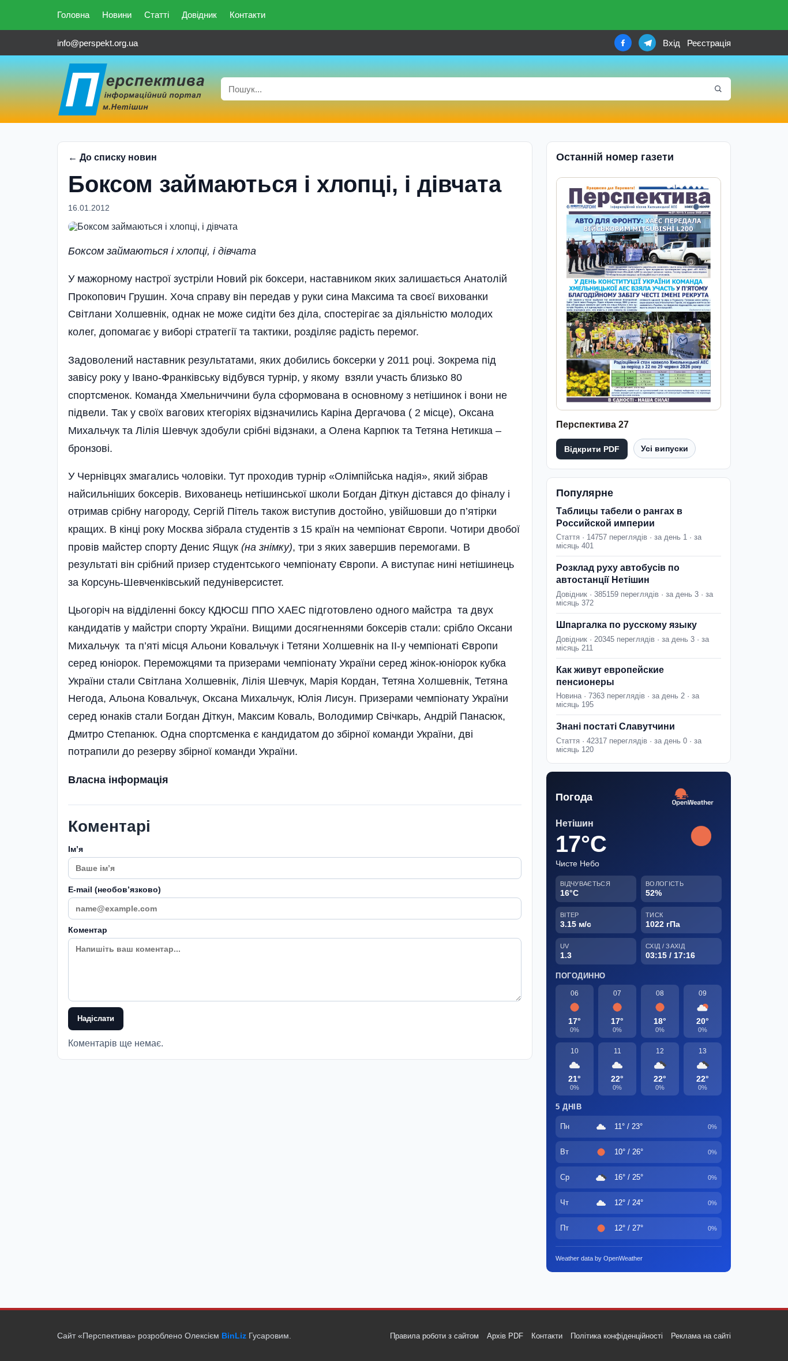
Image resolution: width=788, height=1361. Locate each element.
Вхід (671, 43)
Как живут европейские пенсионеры (610, 676)
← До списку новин (112, 157)
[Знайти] (718, 89)
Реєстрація (709, 43)
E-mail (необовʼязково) (114, 889)
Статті (156, 15)
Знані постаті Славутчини (615, 726)
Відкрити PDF (592, 449)
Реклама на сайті (701, 1336)
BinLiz (234, 1335)
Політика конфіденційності (617, 1336)
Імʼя (75, 849)
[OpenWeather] (693, 797)
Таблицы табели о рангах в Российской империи (619, 517)
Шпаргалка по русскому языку (626, 625)
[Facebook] (623, 42)
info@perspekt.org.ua (97, 43)
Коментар (87, 929)
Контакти (247, 15)
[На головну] (132, 89)
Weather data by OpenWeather (599, 1258)
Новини (117, 15)
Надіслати (95, 1018)
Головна (73, 15)
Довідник (199, 15)
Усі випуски (664, 448)
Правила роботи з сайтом (434, 1336)
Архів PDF (505, 1336)
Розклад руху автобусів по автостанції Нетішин (618, 574)
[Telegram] (647, 42)
